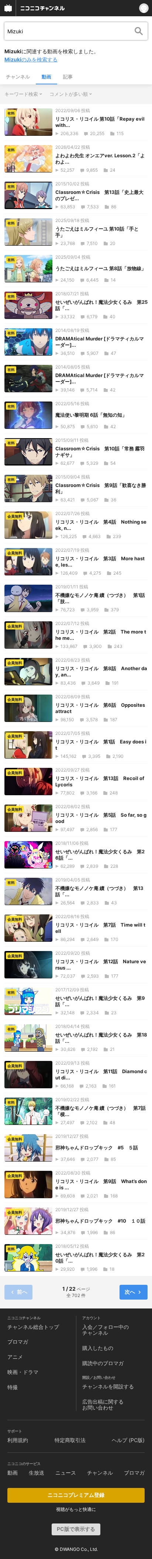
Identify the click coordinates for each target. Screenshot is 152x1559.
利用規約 (17, 1440)
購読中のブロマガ (103, 1363)
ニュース (65, 1472)
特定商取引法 (70, 1440)
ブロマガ (17, 1341)
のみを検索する (31, 59)
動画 (46, 77)
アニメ (15, 1357)
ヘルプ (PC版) (128, 1440)
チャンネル (18, 77)
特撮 (12, 1387)
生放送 (36, 1472)
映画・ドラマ (22, 1372)
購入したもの (97, 1348)
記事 (68, 77)
